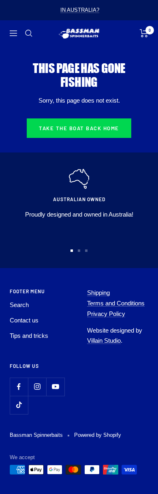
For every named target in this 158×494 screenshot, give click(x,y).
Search (19, 304)
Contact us (24, 320)
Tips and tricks (29, 335)
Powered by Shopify (97, 435)
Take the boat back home (79, 128)
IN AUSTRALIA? (79, 10)
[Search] (28, 33)
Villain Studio (104, 340)
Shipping (98, 292)
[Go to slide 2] (79, 250)
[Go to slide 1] (71, 250)
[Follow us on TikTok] (19, 405)
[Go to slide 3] (86, 250)
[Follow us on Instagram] (37, 387)
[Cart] (144, 33)
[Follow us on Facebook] (19, 387)
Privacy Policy (106, 313)
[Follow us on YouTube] (55, 387)
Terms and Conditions (116, 303)
